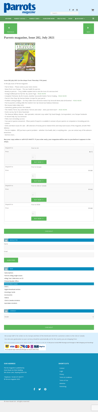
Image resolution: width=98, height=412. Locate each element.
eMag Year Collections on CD (13, 278)
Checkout (49, 231)
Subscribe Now (49, 18)
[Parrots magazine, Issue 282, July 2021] (25, 56)
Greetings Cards (9, 292)
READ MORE (42, 94)
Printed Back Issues (11, 284)
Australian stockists (10, 303)
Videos (6, 298)
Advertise (62, 383)
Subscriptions (8, 273)
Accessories (8, 295)
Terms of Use (64, 380)
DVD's (6, 287)
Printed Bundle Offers (11, 281)
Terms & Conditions (66, 377)
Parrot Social (19, 18)
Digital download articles (12, 289)
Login (61, 371)
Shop (70, 18)
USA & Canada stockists (12, 300)
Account (80, 18)
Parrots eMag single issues (13, 275)
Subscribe (11, 260)
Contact (62, 368)
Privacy (62, 374)
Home (9, 18)
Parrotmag (63, 386)
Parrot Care (34, 18)
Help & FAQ (61, 18)
